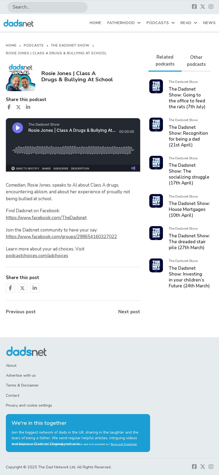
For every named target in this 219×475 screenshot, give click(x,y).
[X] (18, 107)
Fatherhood (121, 22)
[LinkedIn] (28, 107)
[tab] (165, 61)
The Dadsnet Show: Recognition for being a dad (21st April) (188, 136)
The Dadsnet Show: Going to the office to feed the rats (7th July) (187, 98)
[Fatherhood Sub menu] (139, 23)
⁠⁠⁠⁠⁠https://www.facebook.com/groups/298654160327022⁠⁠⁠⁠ (61, 237)
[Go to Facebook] (194, 7)
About (11, 365)
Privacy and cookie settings (29, 405)
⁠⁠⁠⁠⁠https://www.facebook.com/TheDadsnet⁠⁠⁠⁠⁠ (46, 218)
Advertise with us (21, 375)
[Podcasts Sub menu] (173, 23)
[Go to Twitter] (202, 7)
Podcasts (158, 22)
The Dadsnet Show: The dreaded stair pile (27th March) (189, 242)
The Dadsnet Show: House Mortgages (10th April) (189, 209)
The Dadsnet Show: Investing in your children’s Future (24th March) (189, 277)
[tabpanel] (179, 183)
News (209, 22)
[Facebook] (9, 107)
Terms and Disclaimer (124, 444)
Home (95, 22)
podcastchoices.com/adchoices (37, 256)
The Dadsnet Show (70, 45)
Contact (12, 395)
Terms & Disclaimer (22, 385)
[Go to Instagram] (211, 7)
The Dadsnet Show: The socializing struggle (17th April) (189, 174)
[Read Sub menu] (195, 23)
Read (186, 22)
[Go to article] (156, 86)
